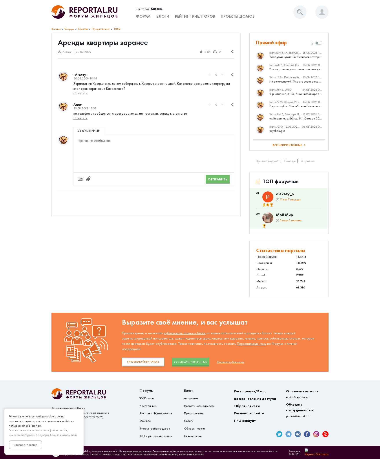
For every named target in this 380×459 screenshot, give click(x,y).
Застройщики (148, 406)
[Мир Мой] (267, 217)
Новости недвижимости (199, 406)
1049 (116, 29)
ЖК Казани (146, 398)
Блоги (162, 16)
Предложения (101, 29)
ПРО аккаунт (245, 421)
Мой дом (145, 421)
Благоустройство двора (154, 428)
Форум (143, 16)
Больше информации (63, 435)
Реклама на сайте (249, 413)
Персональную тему (251, 343)
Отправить (217, 179)
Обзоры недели (194, 428)
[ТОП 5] (271, 205)
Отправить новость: (302, 394)
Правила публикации (230, 362)
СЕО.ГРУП (294, 453)
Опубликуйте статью (143, 362)
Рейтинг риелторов (195, 16)
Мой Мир (284, 214)
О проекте (307, 161)
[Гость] (63, 140)
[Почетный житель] (264, 205)
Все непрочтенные (287, 145)
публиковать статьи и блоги (185, 333)
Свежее (83, 29)
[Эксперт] (268, 205)
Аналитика (191, 398)
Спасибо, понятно (25, 445)
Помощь (289, 161)
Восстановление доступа (255, 399)
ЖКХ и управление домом (155, 436)
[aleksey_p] (267, 196)
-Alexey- (80, 74)
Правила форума (267, 161)
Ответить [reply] (80, 93)
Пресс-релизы (193, 413)
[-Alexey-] (63, 76)
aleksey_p (285, 193)
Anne (77, 104)
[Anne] (63, 106)
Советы (189, 421)
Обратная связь (247, 406)
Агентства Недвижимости (155, 413)
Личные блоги (193, 436)
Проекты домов (238, 16)
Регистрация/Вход (250, 391)
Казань (55, 29)
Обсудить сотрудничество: (300, 410)
